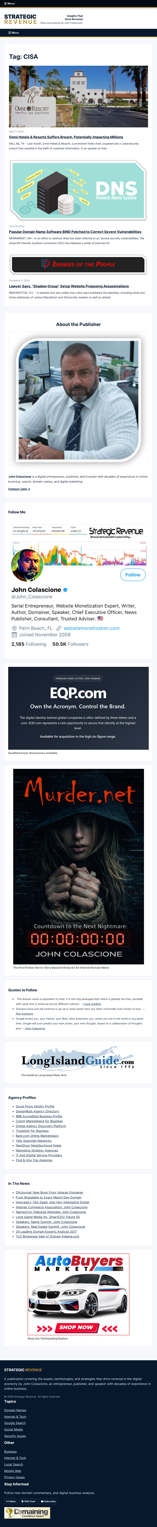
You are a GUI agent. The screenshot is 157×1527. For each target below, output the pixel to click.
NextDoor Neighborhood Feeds (38, 1145)
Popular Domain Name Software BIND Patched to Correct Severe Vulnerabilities (75, 232)
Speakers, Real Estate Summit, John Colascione (50, 1227)
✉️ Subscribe (48, 1501)
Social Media (13, 1429)
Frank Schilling (92, 1003)
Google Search (15, 1423)
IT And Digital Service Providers (39, 1155)
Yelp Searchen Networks (34, 1141)
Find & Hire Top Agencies (34, 1160)
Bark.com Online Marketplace (37, 1136)
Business (10, 1451)
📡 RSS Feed (28, 1501)
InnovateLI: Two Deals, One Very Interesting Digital (52, 1202)
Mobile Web (12, 1471)
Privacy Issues (14, 1477)
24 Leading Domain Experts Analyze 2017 (46, 1231)
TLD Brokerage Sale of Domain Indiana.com (47, 1236)
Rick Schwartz (24, 1013)
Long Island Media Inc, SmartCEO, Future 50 (48, 1217)
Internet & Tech (15, 1417)
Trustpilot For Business (32, 1131)
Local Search (13, 1464)
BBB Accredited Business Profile (39, 1116)
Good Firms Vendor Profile (35, 1106)
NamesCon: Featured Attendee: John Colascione (51, 1212)
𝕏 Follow (11, 1501)
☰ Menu (9, 3)
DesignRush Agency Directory (37, 1111)
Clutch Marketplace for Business (39, 1121)
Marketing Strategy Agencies (37, 1150)
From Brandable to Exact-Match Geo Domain (48, 1197)
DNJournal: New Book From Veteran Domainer (49, 1192)
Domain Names (15, 1410)
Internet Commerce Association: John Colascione (51, 1207)
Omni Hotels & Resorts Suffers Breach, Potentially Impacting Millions (66, 137)
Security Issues (15, 1436)
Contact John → (19, 489)
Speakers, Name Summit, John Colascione (46, 1222)
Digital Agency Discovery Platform (41, 1126)
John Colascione (35, 1028)
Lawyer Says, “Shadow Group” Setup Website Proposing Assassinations (69, 286)
